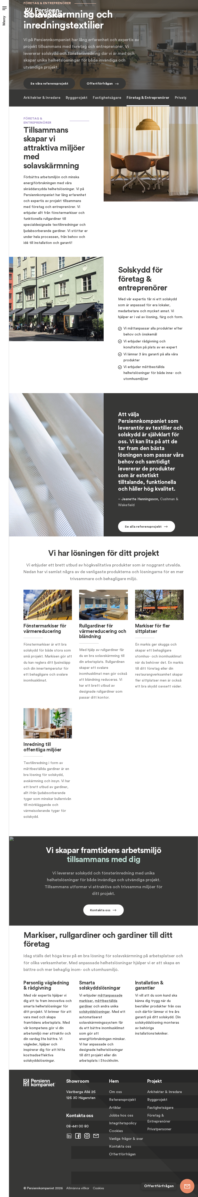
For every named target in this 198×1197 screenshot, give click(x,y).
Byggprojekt (76, 98)
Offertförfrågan (122, 1154)
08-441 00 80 (77, 1126)
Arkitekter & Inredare (41, 98)
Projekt (154, 1081)
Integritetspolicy (122, 1123)
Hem (114, 1081)
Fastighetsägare (107, 98)
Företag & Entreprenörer (148, 98)
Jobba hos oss (121, 1115)
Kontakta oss (120, 1146)
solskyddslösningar (94, 1012)
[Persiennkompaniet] (45, 12)
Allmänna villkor (77, 1188)
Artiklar (115, 1108)
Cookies (116, 1131)
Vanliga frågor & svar (126, 1139)
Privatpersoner (159, 1129)
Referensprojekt (122, 1100)
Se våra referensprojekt (49, 83)
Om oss (115, 1092)
